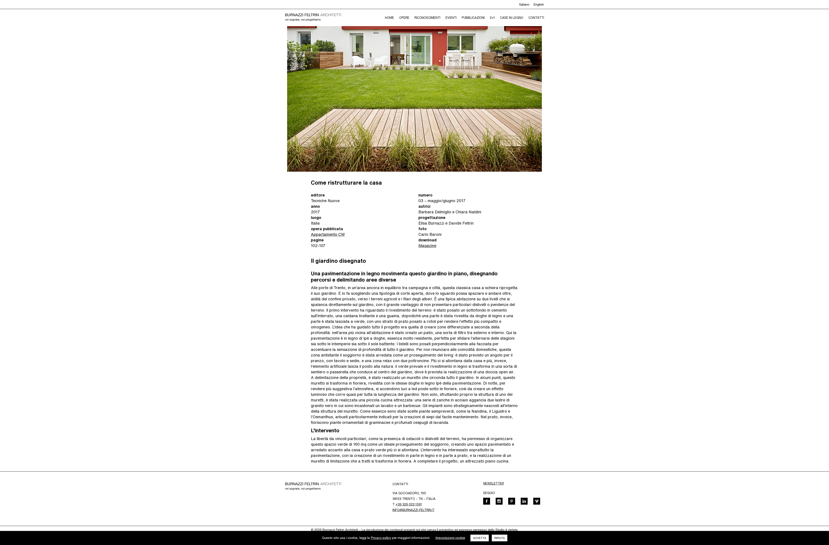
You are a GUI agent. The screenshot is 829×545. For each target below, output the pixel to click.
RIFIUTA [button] (499, 538)
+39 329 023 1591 (409, 504)
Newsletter (493, 483)
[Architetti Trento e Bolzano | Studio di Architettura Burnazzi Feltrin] (313, 17)
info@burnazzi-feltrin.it (413, 510)
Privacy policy (381, 537)
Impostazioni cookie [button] (450, 537)
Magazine (427, 245)
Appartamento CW (328, 234)
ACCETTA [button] (479, 538)
